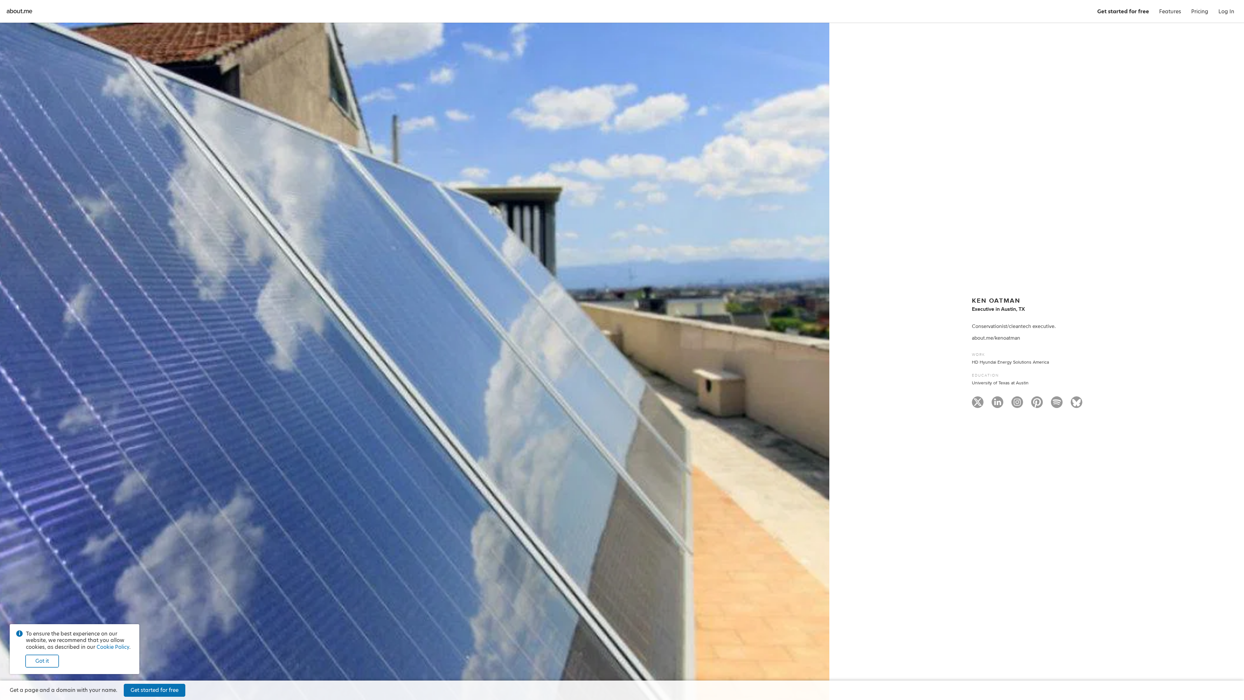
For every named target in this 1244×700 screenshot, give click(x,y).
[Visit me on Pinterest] (1037, 405)
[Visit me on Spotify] (1057, 405)
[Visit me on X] (978, 405)
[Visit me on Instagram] (1017, 405)
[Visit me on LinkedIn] (997, 405)
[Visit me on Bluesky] (1076, 405)
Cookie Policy (113, 647)
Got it (42, 661)
